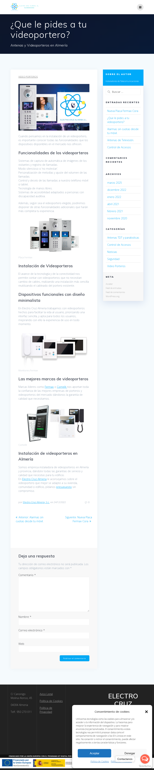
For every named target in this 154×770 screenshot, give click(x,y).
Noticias (112, 252)
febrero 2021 (115, 211)
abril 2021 (113, 204)
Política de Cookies (51, 701)
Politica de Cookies (100, 761)
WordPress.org (112, 296)
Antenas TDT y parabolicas (123, 237)
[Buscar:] (123, 91)
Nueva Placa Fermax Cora (122, 111)
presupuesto (64, 487)
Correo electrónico (31, 630)
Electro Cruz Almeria (34, 479)
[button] (146, 712)
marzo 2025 (114, 182)
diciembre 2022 (116, 190)
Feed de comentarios (115, 292)
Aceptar (94, 753)
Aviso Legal (46, 694)
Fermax (49, 387)
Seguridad (113, 259)
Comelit (62, 387)
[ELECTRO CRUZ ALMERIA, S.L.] (25, 7)
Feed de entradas (113, 288)
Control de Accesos (119, 147)
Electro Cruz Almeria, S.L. (36, 502)
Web (21, 644)
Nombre (24, 617)
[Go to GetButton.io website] (145, 766)
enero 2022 (114, 197)
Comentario (27, 575)
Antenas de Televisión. (120, 140)
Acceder (109, 283)
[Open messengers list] (145, 759)
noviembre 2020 (117, 218)
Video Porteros (28, 76)
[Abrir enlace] (140, 7)
